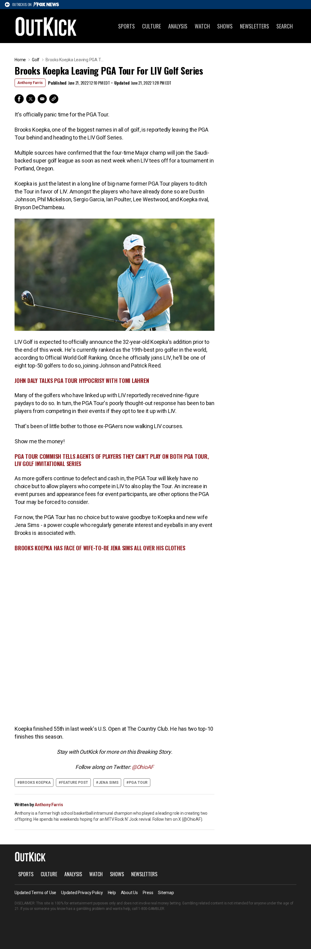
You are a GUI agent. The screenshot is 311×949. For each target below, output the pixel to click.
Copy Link (53, 98)
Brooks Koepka (35, 782)
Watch (202, 26)
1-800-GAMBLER (151, 909)
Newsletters (254, 26)
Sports (126, 26)
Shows (225, 26)
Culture (151, 26)
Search (284, 26)
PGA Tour (138, 782)
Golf (35, 59)
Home (20, 59)
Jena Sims (108, 782)
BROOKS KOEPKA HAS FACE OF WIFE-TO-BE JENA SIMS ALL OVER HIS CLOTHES (100, 548)
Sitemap (166, 892)
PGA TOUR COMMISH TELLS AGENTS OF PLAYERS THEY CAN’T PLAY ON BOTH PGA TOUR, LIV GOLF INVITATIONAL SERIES (112, 460)
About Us (129, 892)
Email (42, 98)
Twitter (30, 98)
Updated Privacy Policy (82, 892)
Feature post (74, 782)
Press (148, 892)
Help (112, 892)
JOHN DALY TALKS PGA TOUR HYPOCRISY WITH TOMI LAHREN (82, 380)
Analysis (177, 26)
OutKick (46, 26)
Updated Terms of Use (35, 892)
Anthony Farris (30, 83)
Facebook (19, 98)
